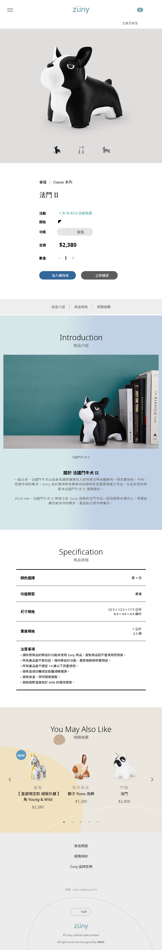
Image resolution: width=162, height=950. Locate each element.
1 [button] (64, 822)
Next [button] (152, 778)
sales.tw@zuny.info (85, 889)
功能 (42, 232)
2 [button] (72, 822)
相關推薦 (104, 307)
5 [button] (98, 822)
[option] (81, 87)
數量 (42, 258)
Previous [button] (9, 778)
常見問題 (81, 846)
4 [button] (89, 822)
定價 (42, 245)
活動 (42, 213)
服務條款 (81, 856)
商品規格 (81, 307)
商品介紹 (58, 307)
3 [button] (81, 822)
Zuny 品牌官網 (81, 866)
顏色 (42, 222)
